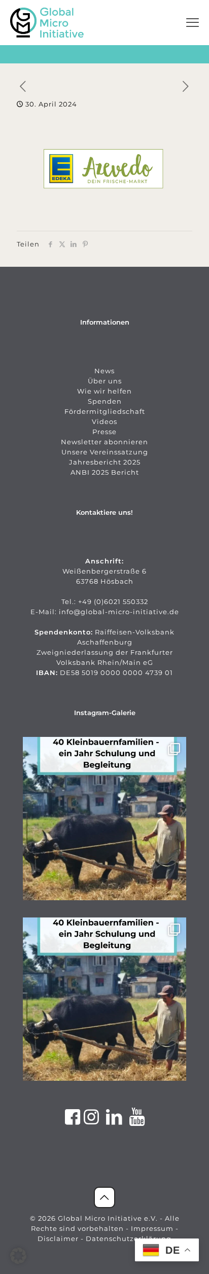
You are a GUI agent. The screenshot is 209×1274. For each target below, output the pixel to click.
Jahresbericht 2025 (105, 462)
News (104, 371)
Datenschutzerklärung (128, 1238)
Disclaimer (58, 1238)
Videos (104, 421)
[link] (47, 23)
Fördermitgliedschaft (104, 411)
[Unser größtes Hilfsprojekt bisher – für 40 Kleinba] (104, 818)
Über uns (105, 381)
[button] (18, 1255)
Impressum (152, 1228)
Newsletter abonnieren (104, 442)
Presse (104, 432)
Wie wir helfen (104, 391)
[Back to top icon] (104, 1197)
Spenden (105, 401)
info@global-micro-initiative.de (119, 612)
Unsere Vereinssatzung (104, 452)
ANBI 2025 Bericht (105, 472)
